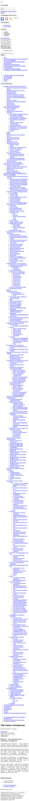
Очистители (13, 316)
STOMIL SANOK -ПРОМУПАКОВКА (15, 473)
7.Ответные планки (18, 652)
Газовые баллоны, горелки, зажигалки (17, 166)
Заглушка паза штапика (16, 245)
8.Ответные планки (18, 548)
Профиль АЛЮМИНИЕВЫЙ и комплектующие (15, 397)
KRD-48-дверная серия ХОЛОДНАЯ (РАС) (16, 399)
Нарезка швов (10, 103)
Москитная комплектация (20, 432)
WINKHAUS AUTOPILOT (17, 637)
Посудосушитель (14, 151)
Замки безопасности (15, 247)
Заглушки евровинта (15, 125)
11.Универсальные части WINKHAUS (19, 662)
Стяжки (12, 130)
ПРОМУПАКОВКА (15, 478)
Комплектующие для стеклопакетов (16, 263)
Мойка (11, 146)
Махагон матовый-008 (19, 393)
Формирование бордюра (13, 105)
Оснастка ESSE (14, 684)
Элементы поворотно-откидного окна (19, 559)
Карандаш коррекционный (17, 248)
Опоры (9, 132)
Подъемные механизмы (13, 137)
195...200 (15, 700)
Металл (9, 289)
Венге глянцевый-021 (18, 372)
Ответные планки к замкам (17, 211)
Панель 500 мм (17, 332)
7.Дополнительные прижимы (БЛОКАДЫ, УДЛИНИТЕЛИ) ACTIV (19, 630)
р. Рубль (6, 35)
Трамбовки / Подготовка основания (16, 101)
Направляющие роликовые (17, 154)
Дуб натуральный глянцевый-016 (17, 375)
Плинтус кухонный (15, 150)
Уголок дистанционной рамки (18, 287)
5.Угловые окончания (18, 541)
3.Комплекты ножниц (19, 539)
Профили (12, 336)
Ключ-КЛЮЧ (16, 224)
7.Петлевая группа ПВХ (19, 609)
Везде (5, 57)
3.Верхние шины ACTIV (19, 620)
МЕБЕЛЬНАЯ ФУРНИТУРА (11, 107)
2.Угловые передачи (18, 640)
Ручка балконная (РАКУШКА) (18, 258)
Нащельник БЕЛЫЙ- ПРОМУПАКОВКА (15, 305)
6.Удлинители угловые (19, 608)
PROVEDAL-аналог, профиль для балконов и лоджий (19, 429)
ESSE (11, 482)
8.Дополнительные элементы (18, 654)
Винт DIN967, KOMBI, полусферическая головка (17, 116)
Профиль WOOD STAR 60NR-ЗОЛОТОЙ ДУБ (18, 452)
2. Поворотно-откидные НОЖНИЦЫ (19, 494)
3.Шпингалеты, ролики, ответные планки (19, 571)
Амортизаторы (11, 110)
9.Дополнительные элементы (18, 550)
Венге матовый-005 (18, 388)
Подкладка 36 (16, 281)
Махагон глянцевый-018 (19, 378)
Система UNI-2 (14, 195)
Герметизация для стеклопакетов (18, 265)
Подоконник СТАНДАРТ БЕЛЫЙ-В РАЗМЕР (17, 358)
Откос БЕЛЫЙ (14, 324)
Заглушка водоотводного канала (18, 240)
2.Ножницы (16, 569)
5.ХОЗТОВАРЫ (8, 67)
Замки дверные (14, 206)
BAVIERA (15, 267)
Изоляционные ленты (19, 294)
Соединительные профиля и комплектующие (20, 341)
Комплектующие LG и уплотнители (16, 441)
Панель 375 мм (17, 331)
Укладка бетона (11, 104)
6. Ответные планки (18, 501)
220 (14, 702)
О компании (7, 707)
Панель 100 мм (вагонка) (19, 328)
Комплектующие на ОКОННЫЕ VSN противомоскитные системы (19, 189)
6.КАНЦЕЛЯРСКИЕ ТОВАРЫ (12, 68)
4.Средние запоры (18, 540)
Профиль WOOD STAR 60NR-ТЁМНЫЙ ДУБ (18, 458)
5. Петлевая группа (18, 500)
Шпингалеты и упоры (16, 230)
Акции (5, 81)
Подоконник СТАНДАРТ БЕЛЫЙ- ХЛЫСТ (17, 355)
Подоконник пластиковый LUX (15, 345)
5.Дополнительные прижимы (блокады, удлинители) (18, 647)
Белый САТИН (17, 386)
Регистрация (4, 11)
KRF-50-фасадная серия (16, 402)
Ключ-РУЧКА (16, 226)
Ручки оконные (14, 259)
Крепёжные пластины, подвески (18, 126)
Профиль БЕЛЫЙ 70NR (16, 444)
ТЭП (11, 479)
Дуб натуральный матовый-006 (17, 390)
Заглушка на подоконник (16, 244)
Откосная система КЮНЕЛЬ (20, 325)
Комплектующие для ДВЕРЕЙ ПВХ (16, 204)
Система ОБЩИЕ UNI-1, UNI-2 (18, 197)
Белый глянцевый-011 (19, 370)
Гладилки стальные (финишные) (15, 96)
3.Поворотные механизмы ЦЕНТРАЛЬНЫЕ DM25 (20, 603)
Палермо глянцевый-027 (19, 381)
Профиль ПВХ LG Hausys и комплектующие (14, 438)
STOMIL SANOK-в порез (16, 475)
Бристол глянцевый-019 (19, 371)
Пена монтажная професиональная (19, 317)
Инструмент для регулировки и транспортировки (18, 297)
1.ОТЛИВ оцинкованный (16, 689)
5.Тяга (14, 575)
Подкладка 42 (16, 284)
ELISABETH (16, 269)
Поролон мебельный (12, 170)
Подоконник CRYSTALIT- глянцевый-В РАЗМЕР (17, 368)
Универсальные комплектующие (18, 202)
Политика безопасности (10, 785)
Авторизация (7, 26)
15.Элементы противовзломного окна (19, 531)
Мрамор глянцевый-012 (19, 379)
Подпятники (13, 255)
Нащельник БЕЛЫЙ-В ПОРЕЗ (18, 307)
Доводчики (13, 205)
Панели (12, 327)
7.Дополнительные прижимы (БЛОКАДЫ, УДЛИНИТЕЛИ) (19, 676)
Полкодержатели (14, 129)
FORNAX (12, 511)
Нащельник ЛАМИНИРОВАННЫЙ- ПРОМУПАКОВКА (16, 311)
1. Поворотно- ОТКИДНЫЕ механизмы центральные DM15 (20, 485)
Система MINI (13, 193)
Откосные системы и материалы (15, 323)
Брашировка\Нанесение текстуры (16, 90)
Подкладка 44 (16, 285)
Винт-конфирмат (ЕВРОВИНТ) (18, 118)
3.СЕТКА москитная (15, 692)
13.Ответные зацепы (18, 595)
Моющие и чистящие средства (15, 168)
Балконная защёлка (15, 234)
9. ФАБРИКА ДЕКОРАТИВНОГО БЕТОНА (15, 70)
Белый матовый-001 (18, 385)
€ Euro (5, 32)
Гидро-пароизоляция (15, 292)
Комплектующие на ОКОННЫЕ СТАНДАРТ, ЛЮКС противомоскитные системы (18, 186)
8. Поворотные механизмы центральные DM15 (20, 506)
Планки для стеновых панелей (18, 147)
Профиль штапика (15, 467)
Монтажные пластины (16, 303)
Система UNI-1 (14, 194)
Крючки (9, 140)
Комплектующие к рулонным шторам (17, 191)
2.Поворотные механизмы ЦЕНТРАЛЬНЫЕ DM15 (20, 600)
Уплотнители (16, 436)
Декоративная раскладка (16, 266)
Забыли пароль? (12, 11)
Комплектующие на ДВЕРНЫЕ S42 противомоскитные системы (18, 182)
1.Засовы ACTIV (17, 617)
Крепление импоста (15, 249)
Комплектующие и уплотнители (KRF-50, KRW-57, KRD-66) (19, 405)
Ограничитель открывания (17, 251)
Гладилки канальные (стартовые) (15, 94)
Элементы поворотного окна (20, 561)
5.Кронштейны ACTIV (19, 624)
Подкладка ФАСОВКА (19, 273)
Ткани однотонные (15, 201)
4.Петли (15, 573)
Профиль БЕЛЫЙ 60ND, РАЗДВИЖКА (16, 447)
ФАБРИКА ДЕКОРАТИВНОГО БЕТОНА (15, 86)
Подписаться (4, 736)
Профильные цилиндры (16, 223)
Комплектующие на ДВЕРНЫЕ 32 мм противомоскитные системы (19, 179)
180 (14, 699)
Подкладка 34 (16, 280)
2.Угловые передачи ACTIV (20, 619)
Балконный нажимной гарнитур (18, 235)
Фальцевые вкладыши (16, 288)
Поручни (15, 215)
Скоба (14, 219)
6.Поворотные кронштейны (20, 673)
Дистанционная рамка (16, 270)
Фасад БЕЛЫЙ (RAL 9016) (20, 407)
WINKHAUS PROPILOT (16, 656)
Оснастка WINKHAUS (16, 687)
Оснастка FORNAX (15, 685)
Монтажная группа (12, 291)
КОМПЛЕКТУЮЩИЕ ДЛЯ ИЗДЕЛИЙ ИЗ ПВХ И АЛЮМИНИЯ (15, 174)
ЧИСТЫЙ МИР (8, 78)
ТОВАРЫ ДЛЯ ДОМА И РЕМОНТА (13, 164)
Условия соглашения (9, 786)
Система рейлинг (11, 161)
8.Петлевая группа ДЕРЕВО (20, 610)
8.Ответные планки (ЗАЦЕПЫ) (18, 679)
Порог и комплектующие (16, 222)
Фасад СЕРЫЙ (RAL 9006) (20, 411)
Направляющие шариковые (17, 158)
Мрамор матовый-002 (18, 395)
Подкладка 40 (16, 283)
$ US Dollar (6, 33)
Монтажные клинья (15, 302)
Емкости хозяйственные (13, 165)
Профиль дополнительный (17, 465)
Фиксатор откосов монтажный (18, 334)
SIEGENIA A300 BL (15, 581)
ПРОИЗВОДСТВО (12, 688)
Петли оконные (14, 252)
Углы (14, 343)
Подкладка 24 (16, 274)
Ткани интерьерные (15, 198)
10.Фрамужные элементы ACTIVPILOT (19, 660)
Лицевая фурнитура (12, 141)
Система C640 (16, 433)
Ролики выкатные (11, 108)
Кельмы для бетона (12, 100)
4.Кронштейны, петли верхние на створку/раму (19, 668)
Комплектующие (11, 92)
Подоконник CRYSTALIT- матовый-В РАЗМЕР (17, 383)
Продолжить (4, 731)
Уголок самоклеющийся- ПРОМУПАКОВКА (16, 319)
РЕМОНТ (12, 703)
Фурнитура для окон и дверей (15, 480)
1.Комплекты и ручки (18, 568)
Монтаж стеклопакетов (16, 301)
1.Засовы (15, 638)
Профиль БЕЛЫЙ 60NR (16, 443)
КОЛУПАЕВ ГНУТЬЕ (16, 698)
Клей (11, 299)
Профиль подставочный (16, 256)
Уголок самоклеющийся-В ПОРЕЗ (19, 321)
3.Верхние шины (17, 641)
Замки (8, 133)
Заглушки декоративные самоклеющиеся (16, 123)
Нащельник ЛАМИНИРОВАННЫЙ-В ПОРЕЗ (19, 314)
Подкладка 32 (16, 278)
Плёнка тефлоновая (15, 253)
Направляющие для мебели (14, 152)
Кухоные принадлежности (14, 172)
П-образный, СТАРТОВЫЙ (20, 339)
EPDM (11, 471)
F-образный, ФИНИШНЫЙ (20, 338)
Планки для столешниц (16, 148)
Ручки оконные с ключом (16, 260)
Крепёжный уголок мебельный (18, 128)
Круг (14, 213)
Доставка (6, 79)
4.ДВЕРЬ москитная (15, 694)
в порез (12, 476)
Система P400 (16, 435)
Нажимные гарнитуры (16, 209)
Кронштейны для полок (13, 139)
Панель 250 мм (17, 330)
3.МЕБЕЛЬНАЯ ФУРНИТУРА (12, 64)
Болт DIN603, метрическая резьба (19, 114)
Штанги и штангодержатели (14, 162)
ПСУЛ (14, 295)
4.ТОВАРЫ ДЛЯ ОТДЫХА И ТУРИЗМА (15, 66)
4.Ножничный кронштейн (20, 605)
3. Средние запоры (18, 496)
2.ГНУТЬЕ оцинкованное (16, 691)
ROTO (11, 576)
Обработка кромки (12, 93)
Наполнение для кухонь (13, 143)
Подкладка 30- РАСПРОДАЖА (17, 276)
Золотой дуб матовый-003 (20, 392)
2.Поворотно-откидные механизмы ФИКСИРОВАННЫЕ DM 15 (20, 535)
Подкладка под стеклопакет (17, 271)
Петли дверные (14, 220)
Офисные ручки (14, 212)
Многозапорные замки (16, 208)
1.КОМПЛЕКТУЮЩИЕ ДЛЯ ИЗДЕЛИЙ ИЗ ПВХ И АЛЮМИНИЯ (16, 59)
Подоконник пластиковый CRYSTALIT (17, 360)
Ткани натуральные (15, 199)
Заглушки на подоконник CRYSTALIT (16, 362)
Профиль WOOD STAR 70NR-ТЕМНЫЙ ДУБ (18, 463)
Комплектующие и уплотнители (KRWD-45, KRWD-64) (19, 417)
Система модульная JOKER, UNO (16, 159)
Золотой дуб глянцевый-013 (20, 377)
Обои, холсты (10, 169)
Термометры (13, 262)
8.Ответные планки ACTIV (20, 633)
